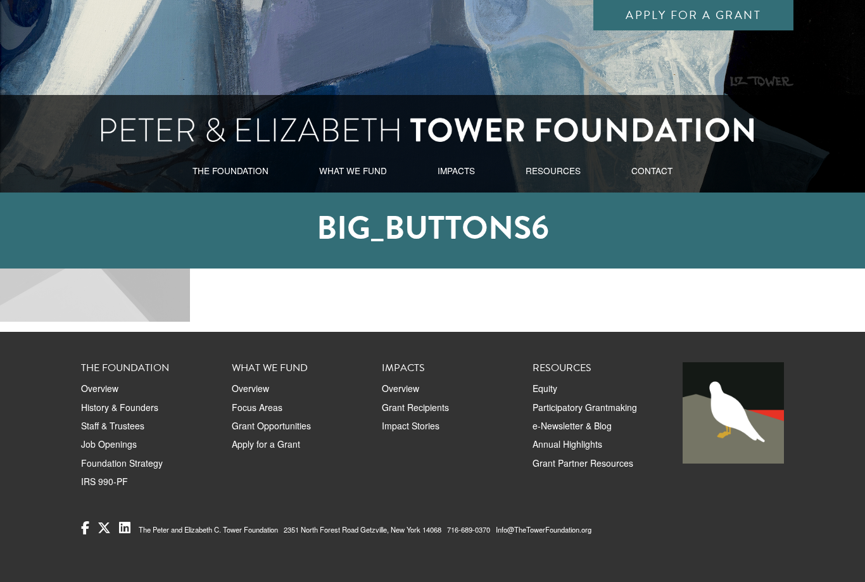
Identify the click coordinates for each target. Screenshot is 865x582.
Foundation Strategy (122, 463)
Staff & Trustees (112, 425)
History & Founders (119, 407)
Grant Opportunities (271, 425)
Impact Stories (410, 425)
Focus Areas (257, 407)
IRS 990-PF (104, 481)
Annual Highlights (567, 444)
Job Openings (109, 444)
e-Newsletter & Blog (572, 425)
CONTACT (651, 170)
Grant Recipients (415, 407)
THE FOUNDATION (230, 170)
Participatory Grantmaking (585, 407)
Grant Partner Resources (583, 463)
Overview (99, 388)
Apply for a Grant (693, 14)
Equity (545, 388)
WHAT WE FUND (353, 170)
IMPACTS (456, 170)
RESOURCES (553, 170)
